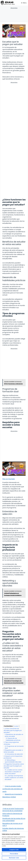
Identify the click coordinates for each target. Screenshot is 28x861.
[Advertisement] (14, 15)
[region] (14, 846)
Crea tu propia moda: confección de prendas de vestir (12, 789)
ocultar (16, 726)
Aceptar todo (14, 850)
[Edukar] (7, 3)
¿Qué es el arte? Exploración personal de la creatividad (13, 809)
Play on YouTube (8, 479)
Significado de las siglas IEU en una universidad (13, 819)
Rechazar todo (14, 858)
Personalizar (14, 854)
